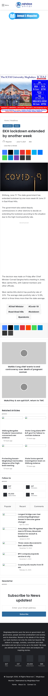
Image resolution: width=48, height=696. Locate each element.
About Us (22, 684)
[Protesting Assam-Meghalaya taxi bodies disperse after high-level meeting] (12, 450)
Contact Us (31, 684)
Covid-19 (34, 306)
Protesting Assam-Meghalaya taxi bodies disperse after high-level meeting (12, 462)
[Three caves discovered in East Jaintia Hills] (9, 546)
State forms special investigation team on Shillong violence (35, 460)
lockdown (34, 312)
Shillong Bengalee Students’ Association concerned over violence (12, 434)
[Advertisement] (24, 48)
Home (6, 120)
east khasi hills (17, 312)
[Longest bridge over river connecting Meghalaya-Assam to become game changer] (9, 517)
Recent (23, 506)
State (17, 126)
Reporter (9, 142)
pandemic (24, 317)
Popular (7, 506)
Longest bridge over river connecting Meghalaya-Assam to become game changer (29, 518)
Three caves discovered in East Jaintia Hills (29, 544)
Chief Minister (17, 306)
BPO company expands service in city (28, 555)
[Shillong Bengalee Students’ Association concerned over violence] (12, 422)
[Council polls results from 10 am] (9, 568)
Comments (39, 506)
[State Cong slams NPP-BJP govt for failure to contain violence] (35, 422)
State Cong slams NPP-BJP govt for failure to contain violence (35, 433)
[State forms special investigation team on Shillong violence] (35, 450)
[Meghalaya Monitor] (24, 5)
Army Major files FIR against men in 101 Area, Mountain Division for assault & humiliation (30, 532)
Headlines (14, 120)
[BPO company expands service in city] (9, 557)
